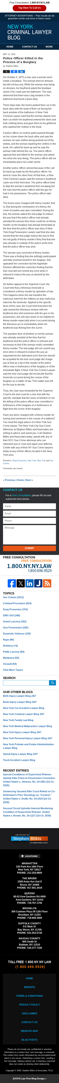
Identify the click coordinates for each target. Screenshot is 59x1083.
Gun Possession (15, 627)
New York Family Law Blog (18, 720)
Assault (10, 664)
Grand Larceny (14, 621)
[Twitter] (20, 583)
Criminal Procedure (17, 603)
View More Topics (13, 670)
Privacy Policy (29, 1004)
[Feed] (47, 583)
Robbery (10, 645)
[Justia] (38, 583)
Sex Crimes (13, 597)
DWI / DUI (11, 615)
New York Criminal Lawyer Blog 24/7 (23, 714)
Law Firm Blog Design (28, 1078)
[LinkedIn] (29, 583)
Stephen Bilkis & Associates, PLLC (37, 1070)
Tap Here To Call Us (29, 8)
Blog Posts (30, 1040)
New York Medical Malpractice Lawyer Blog (27, 726)
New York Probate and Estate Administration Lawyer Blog (28, 746)
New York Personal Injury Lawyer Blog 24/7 (27, 738)
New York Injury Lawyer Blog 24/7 (22, 732)
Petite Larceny (13, 651)
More (49, 46)
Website (29, 987)
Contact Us (29, 46)
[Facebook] (11, 583)
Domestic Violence (17, 633)
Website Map (29, 1031)
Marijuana (11, 658)
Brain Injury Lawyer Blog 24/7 (20, 702)
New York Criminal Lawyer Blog (29, 32)
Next (29, 480)
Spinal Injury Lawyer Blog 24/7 (20, 754)
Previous (9, 480)
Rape (8, 639)
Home (9, 46)
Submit (29, 548)
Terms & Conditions (29, 996)
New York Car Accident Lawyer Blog (23, 708)
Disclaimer (29, 1013)
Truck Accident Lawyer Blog (19, 760)
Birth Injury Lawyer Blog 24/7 (19, 696)
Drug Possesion (19, 460)
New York (32, 460)
